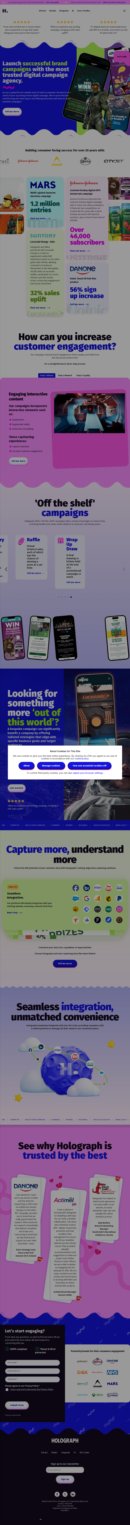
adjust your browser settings (88, 773)
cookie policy (81, 758)
